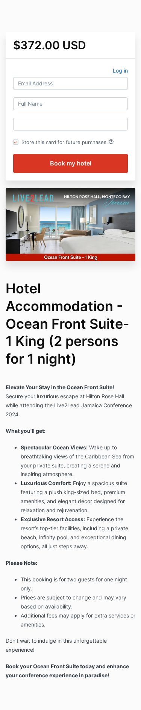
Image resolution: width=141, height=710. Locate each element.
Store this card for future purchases (67, 142)
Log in (120, 70)
